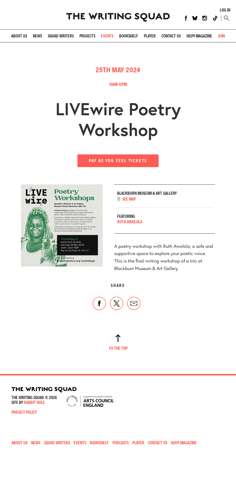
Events (107, 35)
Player (150, 35)
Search (225, 18)
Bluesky (195, 18)
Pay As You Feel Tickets (118, 160)
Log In (225, 10)
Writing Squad (118, 14)
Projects (87, 35)
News (37, 35)
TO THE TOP (118, 348)
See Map (129, 199)
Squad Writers (61, 35)
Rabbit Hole (34, 402)
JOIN (221, 35)
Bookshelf (128, 35)
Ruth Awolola (129, 221)
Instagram (204, 18)
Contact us (171, 35)
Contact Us (157, 442)
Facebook (186, 18)
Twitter (116, 303)
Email (133, 303)
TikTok (215, 18)
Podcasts (121, 442)
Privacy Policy (24, 412)
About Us (19, 35)
